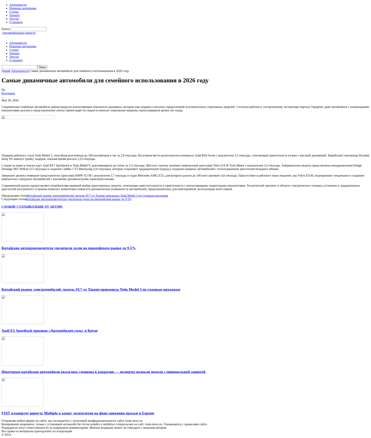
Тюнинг (14, 15)
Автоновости (18, 4)
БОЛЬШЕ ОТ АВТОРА (46, 206)
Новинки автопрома (22, 8)
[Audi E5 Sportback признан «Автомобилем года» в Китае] (23, 323)
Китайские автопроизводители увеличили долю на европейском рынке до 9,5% (78, 199)
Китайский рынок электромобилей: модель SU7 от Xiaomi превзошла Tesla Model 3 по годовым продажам (97, 195)
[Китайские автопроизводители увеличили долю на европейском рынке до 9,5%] (23, 240)
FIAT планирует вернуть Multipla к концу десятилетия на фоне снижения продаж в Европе (78, 413)
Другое (14, 18)
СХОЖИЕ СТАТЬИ (16, 206)
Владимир (8, 93)
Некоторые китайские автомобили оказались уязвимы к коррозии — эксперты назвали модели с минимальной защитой (103, 372)
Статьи (14, 11)
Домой (6, 71)
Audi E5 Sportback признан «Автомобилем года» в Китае (50, 331)
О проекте (16, 22)
